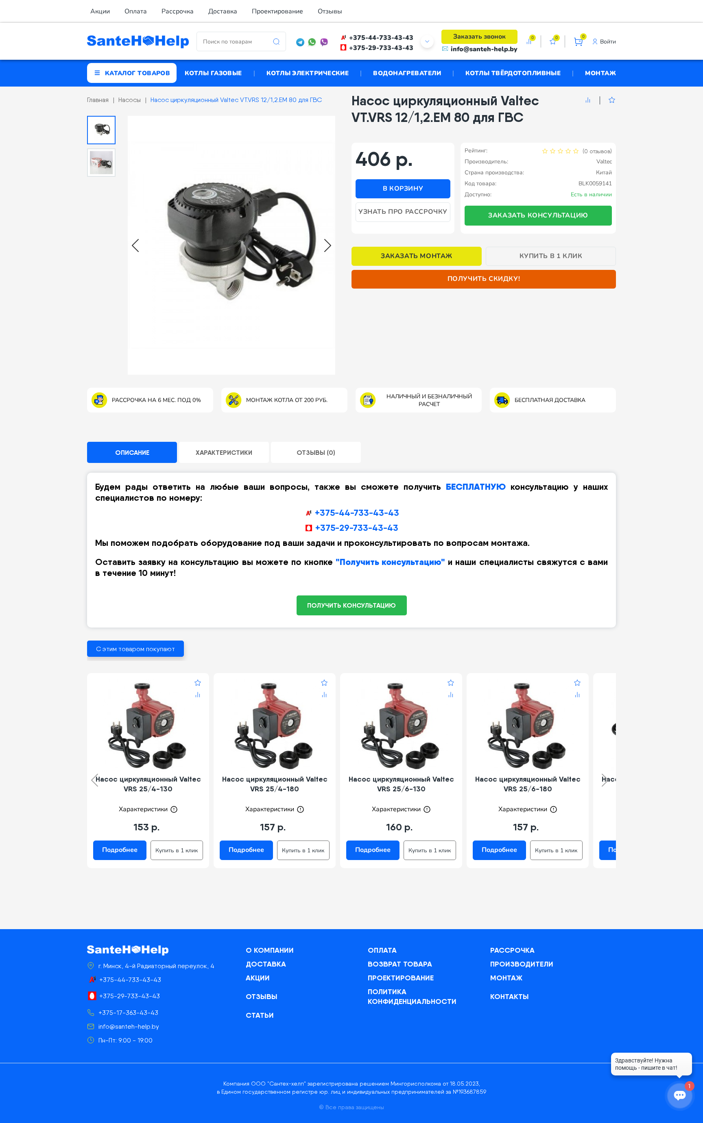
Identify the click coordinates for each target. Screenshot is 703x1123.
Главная (98, 100)
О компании (270, 950)
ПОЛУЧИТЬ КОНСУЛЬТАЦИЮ (351, 605)
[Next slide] (327, 245)
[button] (101, 130)
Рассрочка (178, 11)
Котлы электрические (307, 73)
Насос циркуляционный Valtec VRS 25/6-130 (401, 783)
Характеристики (224, 452)
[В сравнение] (588, 100)
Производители (521, 964)
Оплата (135, 11)
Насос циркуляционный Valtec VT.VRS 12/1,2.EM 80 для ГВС (236, 100)
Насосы (129, 100)
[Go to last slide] (135, 245)
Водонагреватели (407, 73)
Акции (100, 11)
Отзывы (330, 11)
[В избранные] (608, 100)
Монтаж (600, 73)
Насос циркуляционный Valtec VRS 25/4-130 (148, 783)
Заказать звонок (479, 36)
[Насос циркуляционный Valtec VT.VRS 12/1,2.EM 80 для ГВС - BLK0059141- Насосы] (231, 245)
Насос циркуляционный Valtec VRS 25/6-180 (528, 783)
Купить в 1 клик (551, 256)
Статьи (260, 1015)
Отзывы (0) (316, 452)
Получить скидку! (484, 278)
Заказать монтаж (416, 256)
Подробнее (120, 849)
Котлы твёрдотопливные (513, 73)
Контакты (509, 996)
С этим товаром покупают (135, 649)
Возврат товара (400, 964)
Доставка (222, 11)
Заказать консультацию (538, 215)
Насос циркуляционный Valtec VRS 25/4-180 (274, 783)
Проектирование (277, 11)
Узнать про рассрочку (403, 211)
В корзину (403, 188)
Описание (132, 452)
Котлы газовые (213, 73)
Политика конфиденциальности (412, 996)
